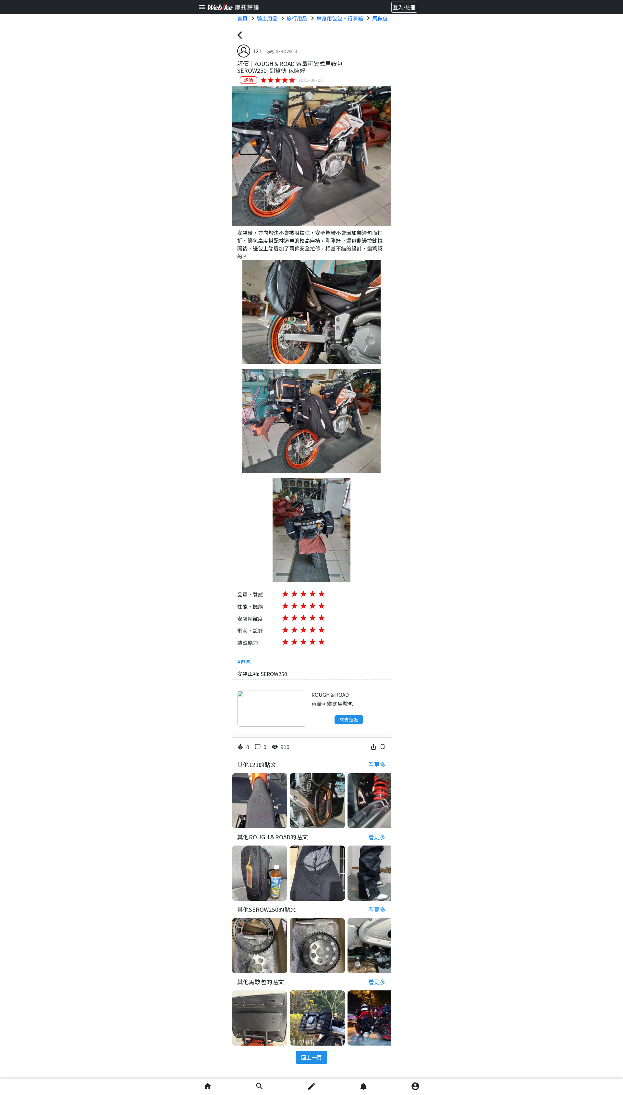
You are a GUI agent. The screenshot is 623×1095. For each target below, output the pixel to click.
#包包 (244, 662)
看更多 (377, 764)
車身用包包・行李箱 (339, 18)
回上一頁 (311, 1057)
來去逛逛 (349, 719)
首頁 (242, 18)
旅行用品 (297, 18)
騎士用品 (267, 18)
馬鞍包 (380, 18)
